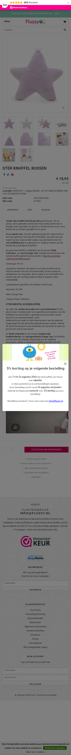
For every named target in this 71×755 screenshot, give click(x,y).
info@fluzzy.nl (56, 401)
